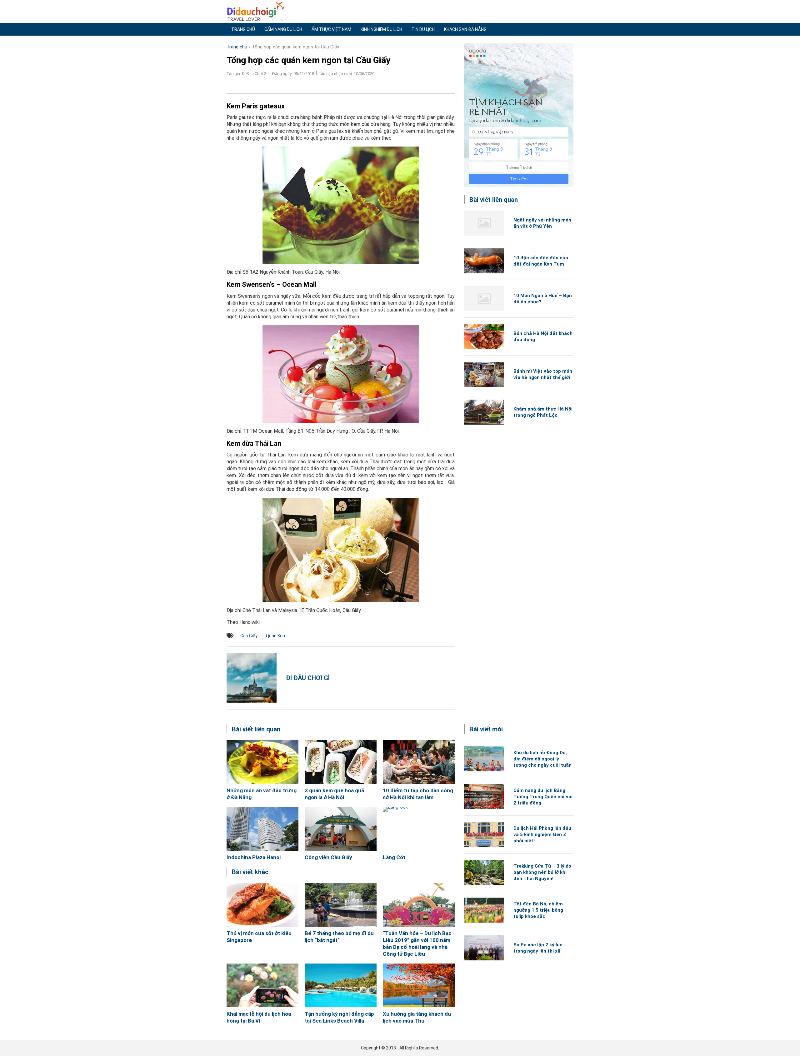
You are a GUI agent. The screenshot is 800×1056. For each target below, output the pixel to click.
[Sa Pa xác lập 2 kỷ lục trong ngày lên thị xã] (484, 947)
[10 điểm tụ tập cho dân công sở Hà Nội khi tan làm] (419, 762)
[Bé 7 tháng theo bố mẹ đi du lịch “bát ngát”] (341, 905)
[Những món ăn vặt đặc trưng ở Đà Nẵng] (262, 762)
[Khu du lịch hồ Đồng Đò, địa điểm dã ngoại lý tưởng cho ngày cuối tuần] (484, 758)
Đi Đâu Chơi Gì (308, 678)
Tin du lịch (423, 29)
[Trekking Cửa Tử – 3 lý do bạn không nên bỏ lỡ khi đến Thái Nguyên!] (484, 872)
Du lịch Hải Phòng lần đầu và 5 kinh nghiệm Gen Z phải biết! (542, 834)
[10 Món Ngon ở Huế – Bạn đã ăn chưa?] (484, 298)
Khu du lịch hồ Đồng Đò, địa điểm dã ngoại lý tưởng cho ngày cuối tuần (542, 759)
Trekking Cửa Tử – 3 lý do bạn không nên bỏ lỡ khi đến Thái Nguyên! (542, 872)
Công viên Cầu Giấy (328, 857)
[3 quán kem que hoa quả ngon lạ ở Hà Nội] (341, 762)
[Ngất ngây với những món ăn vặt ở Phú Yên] (484, 223)
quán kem (276, 635)
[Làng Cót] (419, 829)
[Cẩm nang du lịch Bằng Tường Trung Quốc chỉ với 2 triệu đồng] (484, 796)
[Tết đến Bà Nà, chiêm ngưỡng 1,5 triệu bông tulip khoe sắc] (484, 910)
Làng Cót (394, 857)
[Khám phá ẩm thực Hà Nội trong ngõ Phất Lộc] (484, 412)
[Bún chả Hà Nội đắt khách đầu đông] (484, 336)
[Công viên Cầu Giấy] (341, 829)
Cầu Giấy (249, 635)
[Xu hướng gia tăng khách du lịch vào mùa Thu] (419, 985)
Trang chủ (243, 29)
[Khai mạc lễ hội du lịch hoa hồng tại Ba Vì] (262, 985)
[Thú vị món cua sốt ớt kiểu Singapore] (262, 905)
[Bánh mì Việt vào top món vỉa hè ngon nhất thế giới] (484, 374)
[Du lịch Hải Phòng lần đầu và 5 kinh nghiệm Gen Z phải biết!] (484, 834)
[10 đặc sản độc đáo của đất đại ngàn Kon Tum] (484, 260)
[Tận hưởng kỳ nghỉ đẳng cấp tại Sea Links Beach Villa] (341, 985)
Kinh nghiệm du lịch (381, 29)
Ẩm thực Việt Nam (331, 29)
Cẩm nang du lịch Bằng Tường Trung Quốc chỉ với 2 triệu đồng (542, 797)
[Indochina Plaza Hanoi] (262, 829)
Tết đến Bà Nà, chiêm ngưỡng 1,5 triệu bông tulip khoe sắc (538, 910)
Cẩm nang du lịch (283, 29)
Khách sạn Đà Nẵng (465, 29)
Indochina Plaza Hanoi (254, 857)
